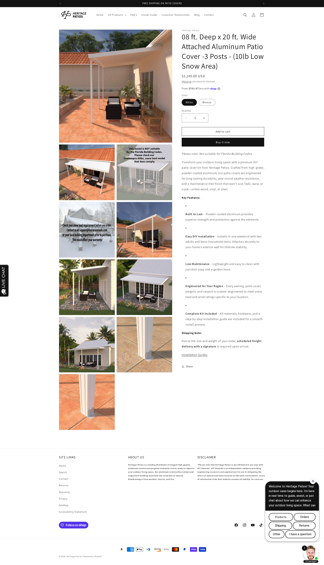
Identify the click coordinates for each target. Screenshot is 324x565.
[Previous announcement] (60, 3)
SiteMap (63, 505)
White (189, 102)
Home (62, 465)
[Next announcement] (264, 3)
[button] (117, 15)
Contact (63, 478)
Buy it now (223, 142)
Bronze (207, 102)
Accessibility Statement (73, 511)
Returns (63, 485)
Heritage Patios (74, 556)
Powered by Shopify (92, 556)
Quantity (186, 110)
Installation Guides (194, 355)
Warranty (64, 492)
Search (63, 472)
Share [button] (189, 366)
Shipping (186, 81)
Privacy (63, 498)
